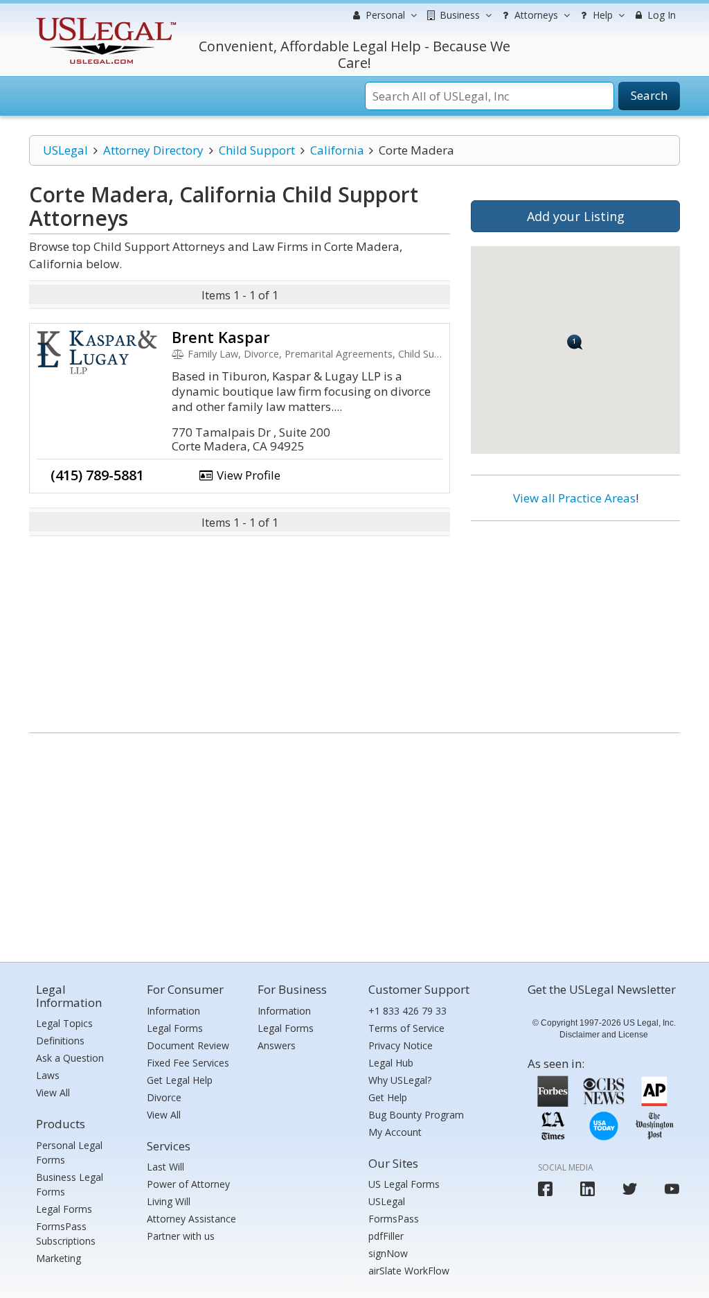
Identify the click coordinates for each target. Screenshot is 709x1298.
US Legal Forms (404, 1184)
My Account (395, 1132)
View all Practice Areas (574, 498)
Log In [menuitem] (660, 14)
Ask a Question (70, 1057)
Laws (48, 1075)
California (337, 150)
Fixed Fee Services (188, 1062)
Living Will (168, 1201)
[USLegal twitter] (629, 1189)
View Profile (247, 475)
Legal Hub (390, 1062)
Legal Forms (64, 1209)
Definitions (60, 1040)
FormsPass (393, 1218)
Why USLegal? (399, 1080)
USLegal (65, 150)
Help (601, 14)
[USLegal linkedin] (587, 1189)
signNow (388, 1253)
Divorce (164, 1097)
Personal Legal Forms (69, 1152)
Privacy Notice (400, 1045)
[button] (575, 342)
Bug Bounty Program (416, 1114)
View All (53, 1092)
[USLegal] (104, 19)
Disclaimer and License (603, 1035)
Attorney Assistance (191, 1218)
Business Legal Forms (69, 1184)
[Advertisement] (575, 621)
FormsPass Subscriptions (66, 1233)
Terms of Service (406, 1028)
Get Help (387, 1097)
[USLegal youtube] (672, 1189)
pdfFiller (386, 1236)
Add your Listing (576, 216)
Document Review (188, 1045)
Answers (277, 1045)
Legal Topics (64, 1023)
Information (173, 1010)
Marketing (58, 1258)
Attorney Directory (153, 150)
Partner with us (181, 1236)
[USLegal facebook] (545, 1189)
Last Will (165, 1166)
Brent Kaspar (221, 336)
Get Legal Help (180, 1080)
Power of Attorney (188, 1184)
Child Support (257, 150)
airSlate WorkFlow (408, 1270)
